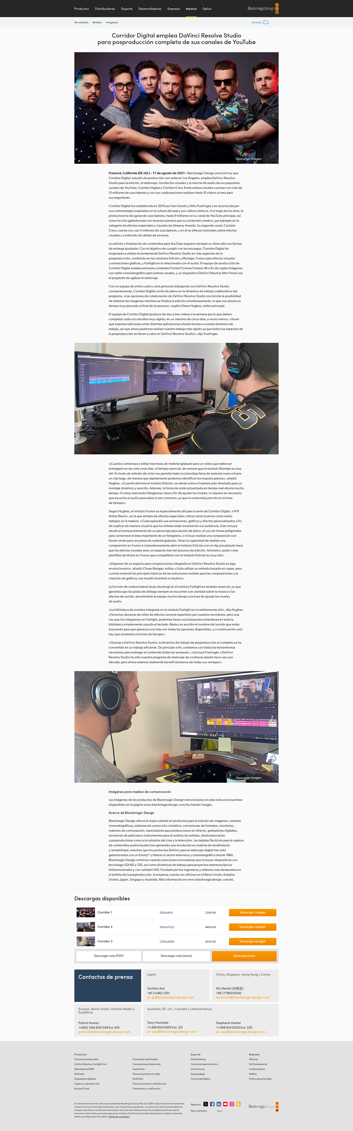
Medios (191, 9)
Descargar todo (244, 955)
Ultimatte (79, 1073)
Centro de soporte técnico (204, 1064)
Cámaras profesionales (86, 1059)
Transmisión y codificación (147, 1088)
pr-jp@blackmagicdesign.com (170, 997)
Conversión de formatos (145, 1059)
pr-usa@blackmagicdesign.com (172, 1031)
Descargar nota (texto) (176, 955)
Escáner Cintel (81, 1088)
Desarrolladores (150, 9)
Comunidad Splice (200, 1078)
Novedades (81, 22)
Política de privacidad (260, 1078)
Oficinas (253, 1059)
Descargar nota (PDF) (109, 955)
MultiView (138, 1078)
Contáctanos (197, 1068)
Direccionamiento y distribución (149, 1083)
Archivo (97, 22)
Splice (207, 9)
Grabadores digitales (85, 1078)
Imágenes (112, 22)
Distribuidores (105, 9)
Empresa (174, 9)
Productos (81, 9)
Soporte (126, 9)
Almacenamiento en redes (146, 1073)
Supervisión (139, 1068)
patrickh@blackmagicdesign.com (104, 1031)
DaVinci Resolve (90, 1064)
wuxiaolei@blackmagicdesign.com (242, 997)
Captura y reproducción (86, 1083)
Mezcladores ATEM (84, 1068)
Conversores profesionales (147, 1064)
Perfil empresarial (258, 1064)
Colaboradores (257, 1068)
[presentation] (80, 108)
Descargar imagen (248, 158)
